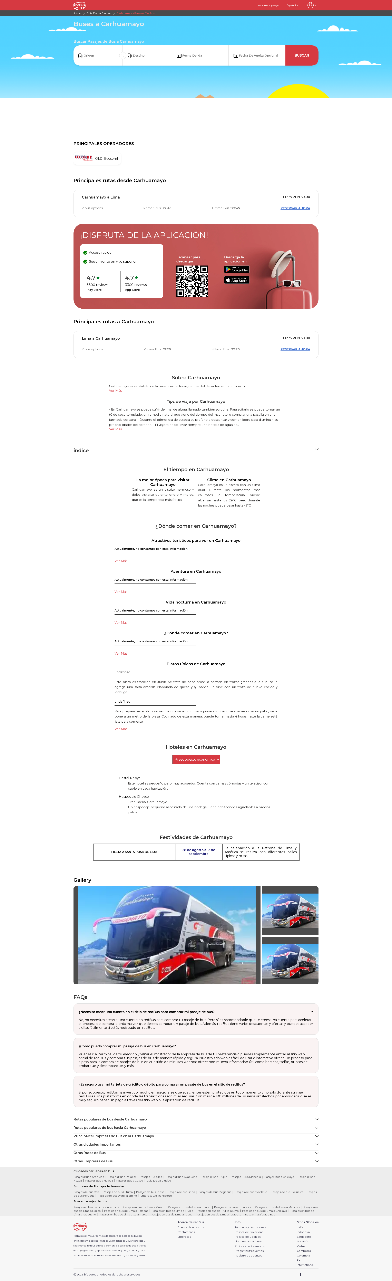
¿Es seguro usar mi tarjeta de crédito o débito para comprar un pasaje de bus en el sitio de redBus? (162, 1084)
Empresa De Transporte (156, 1195)
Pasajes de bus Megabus (214, 1192)
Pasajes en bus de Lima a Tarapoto (218, 1214)
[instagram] (314, 1275)
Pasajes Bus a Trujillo (214, 1176)
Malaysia (302, 1241)
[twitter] (308, 1275)
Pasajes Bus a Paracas (122, 1176)
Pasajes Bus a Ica (151, 1176)
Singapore (304, 1236)
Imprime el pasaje (268, 5)
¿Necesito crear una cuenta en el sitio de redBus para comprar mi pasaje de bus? (147, 1012)
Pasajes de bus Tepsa (150, 1192)
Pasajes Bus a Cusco (129, 1180)
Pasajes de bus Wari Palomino (117, 1195)
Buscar (302, 55)
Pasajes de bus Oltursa (118, 1192)
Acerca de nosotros (191, 1227)
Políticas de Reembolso (250, 1246)
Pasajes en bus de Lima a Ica (233, 1207)
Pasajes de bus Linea (181, 1192)
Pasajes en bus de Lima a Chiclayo (264, 1210)
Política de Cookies (248, 1236)
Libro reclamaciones (248, 1241)
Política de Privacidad (249, 1232)
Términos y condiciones (250, 1227)
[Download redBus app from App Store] (236, 283)
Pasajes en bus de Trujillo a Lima (218, 1210)
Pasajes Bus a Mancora (246, 1176)
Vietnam (302, 1246)
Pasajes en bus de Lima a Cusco (144, 1207)
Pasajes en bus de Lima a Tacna (171, 1214)
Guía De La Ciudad (159, 1180)
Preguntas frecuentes (249, 1251)
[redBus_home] (86, 5)
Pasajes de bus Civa (86, 1192)
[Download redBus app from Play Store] (236, 272)
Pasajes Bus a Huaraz (99, 1180)
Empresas (184, 1236)
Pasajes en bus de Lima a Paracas (126, 1210)
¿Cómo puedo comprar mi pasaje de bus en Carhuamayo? (127, 1046)
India (300, 1227)
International (305, 1265)
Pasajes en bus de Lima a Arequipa (96, 1207)
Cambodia (304, 1251)
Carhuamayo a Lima (101, 197)
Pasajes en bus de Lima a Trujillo (172, 1210)
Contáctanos (186, 1232)
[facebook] (301, 1275)
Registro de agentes (248, 1255)
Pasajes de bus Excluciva (287, 1192)
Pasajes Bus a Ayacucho (181, 1176)
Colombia (303, 1255)
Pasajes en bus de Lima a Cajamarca (123, 1214)
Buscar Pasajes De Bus (260, 1214)
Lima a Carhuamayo (101, 338)
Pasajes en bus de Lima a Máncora (277, 1207)
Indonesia (303, 1232)
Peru (300, 1260)
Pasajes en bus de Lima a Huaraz (189, 1207)
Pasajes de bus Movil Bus (251, 1192)
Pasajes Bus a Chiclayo (279, 1176)
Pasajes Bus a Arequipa (89, 1176)
